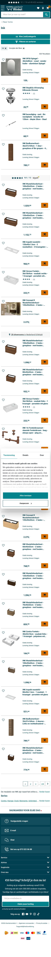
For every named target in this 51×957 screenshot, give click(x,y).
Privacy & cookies (42, 923)
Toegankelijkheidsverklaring (25, 926)
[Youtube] (27, 914)
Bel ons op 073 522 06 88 (21, 849)
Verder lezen (44, 791)
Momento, (23, 800)
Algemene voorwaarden (26, 923)
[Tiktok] (38, 914)
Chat (12, 840)
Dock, (16, 800)
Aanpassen (24, 503)
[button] (3, 59)
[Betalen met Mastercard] (33, 933)
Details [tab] (25, 455)
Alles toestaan (25, 496)
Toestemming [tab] (9, 455)
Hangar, (10, 800)
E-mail (13, 830)
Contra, (4, 800)
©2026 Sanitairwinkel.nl (8, 923)
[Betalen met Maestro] (27, 933)
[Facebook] (23, 914)
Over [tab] (42, 455)
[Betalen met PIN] (39, 933)
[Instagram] (34, 914)
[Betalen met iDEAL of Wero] (14, 933)
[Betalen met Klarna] (23, 938)
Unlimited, (32, 800)
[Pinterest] (30, 914)
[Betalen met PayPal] (44, 933)
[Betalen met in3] (28, 938)
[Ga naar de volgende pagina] (47, 783)
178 (42, 784)
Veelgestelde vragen (19, 821)
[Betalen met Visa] (22, 933)
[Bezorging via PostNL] (6, 933)
